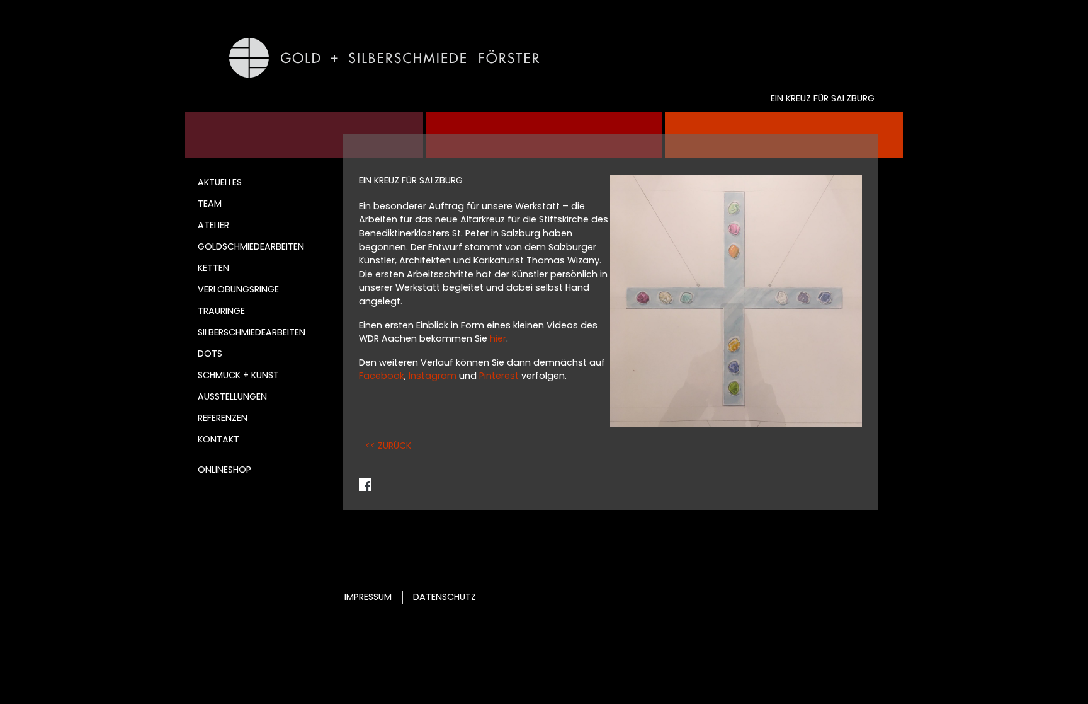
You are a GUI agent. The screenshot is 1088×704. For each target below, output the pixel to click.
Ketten (213, 268)
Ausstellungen (232, 396)
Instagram (432, 375)
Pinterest (499, 375)
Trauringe (221, 310)
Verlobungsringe (238, 289)
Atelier (213, 225)
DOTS (210, 353)
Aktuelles (220, 182)
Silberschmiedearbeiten (251, 332)
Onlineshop (224, 469)
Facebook (381, 375)
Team (210, 203)
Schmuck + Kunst (238, 375)
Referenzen (222, 418)
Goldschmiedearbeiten (251, 246)
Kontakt (218, 439)
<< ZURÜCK (388, 445)
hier (498, 338)
